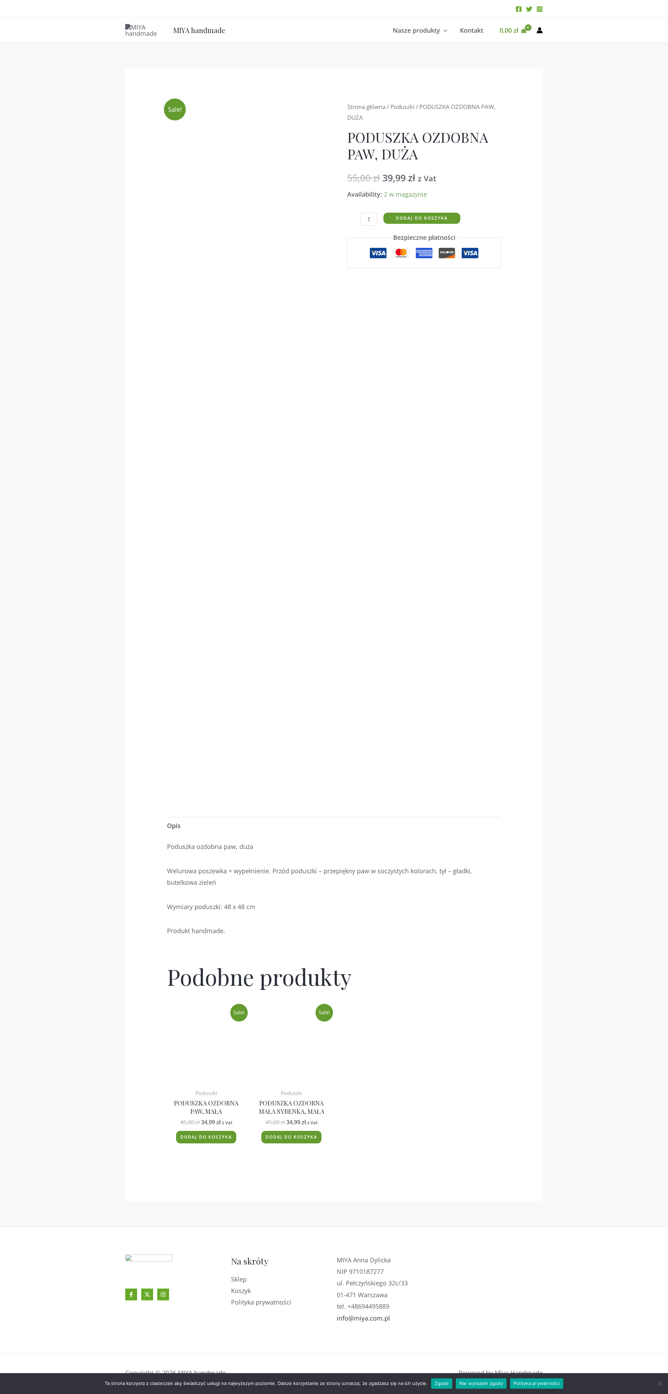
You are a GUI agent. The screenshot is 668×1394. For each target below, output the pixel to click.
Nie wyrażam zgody (481, 1383)
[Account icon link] (539, 30)
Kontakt (471, 30)
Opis (174, 825)
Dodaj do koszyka (422, 218)
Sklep (239, 1279)
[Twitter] (529, 9)
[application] (443, 30)
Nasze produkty (416, 30)
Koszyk (241, 1290)
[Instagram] (539, 9)
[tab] (174, 826)
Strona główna (366, 107)
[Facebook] (519, 9)
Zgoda (441, 1383)
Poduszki (402, 107)
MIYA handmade (199, 30)
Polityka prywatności (261, 1302)
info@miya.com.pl (363, 1318)
